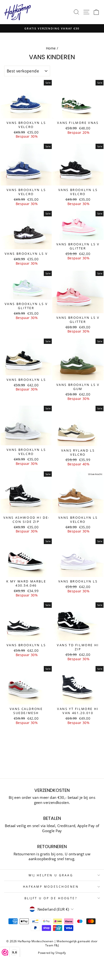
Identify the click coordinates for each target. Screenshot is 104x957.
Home (51, 48)
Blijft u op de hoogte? (50, 898)
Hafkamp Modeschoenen (51, 886)
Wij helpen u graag (51, 875)
